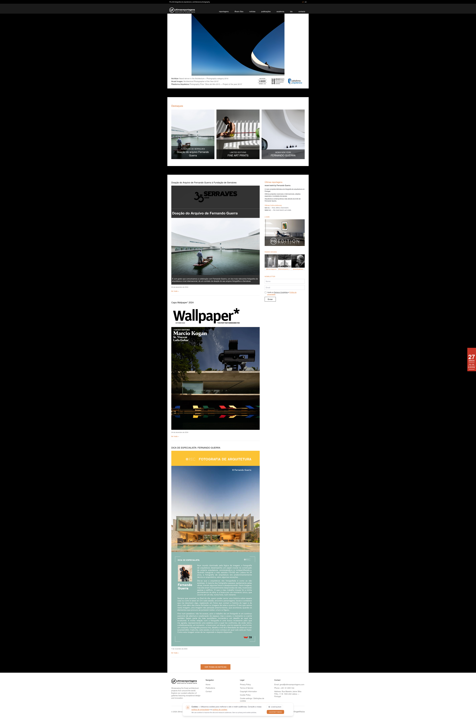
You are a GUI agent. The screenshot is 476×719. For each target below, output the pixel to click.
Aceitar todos (275, 712)
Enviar (270, 299)
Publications (210, 688)
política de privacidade (200, 709)
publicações (266, 11)
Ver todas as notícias (215, 667)
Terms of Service (246, 688)
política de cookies (220, 709)
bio (291, 11)
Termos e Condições (281, 292)
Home (208, 684)
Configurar (276, 707)
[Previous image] (176, 45)
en (306, 2)
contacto (301, 11)
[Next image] (300, 45)
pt (303, 2)
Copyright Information (248, 691)
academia (280, 11)
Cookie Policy (245, 695)
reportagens (224, 11)
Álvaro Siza (239, 11)
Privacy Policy (245, 684)
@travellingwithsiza (296, 711)
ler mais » (175, 291)
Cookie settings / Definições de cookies (252, 699)
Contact (209, 691)
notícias (252, 11)
